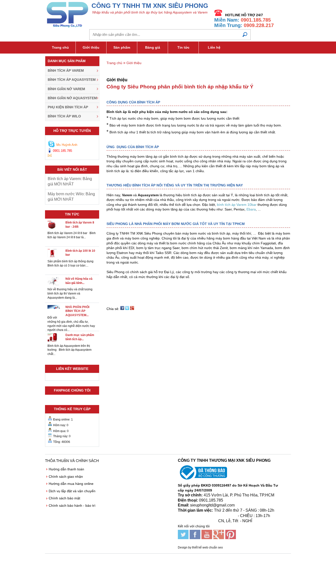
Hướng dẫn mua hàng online (71, 484)
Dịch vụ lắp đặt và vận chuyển (72, 491)
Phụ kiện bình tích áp (68, 107)
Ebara (251, 209)
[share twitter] (127, 309)
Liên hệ (214, 47)
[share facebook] (122, 309)
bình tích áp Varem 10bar (237, 205)
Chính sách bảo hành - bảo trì (72, 505)
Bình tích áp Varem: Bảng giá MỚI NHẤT (70, 181)
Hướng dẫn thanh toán (66, 469)
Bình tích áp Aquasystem (72, 80)
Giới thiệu (91, 47)
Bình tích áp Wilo (64, 116)
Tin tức (183, 47)
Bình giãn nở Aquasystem (72, 98)
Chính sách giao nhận (66, 476)
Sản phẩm (121, 47)
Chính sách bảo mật (64, 498)
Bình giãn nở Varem (66, 89)
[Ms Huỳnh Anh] (51, 144)
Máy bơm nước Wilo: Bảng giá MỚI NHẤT (71, 196)
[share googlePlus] (132, 309)
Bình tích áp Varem (66, 70)
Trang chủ (60, 47)
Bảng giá (152, 47)
